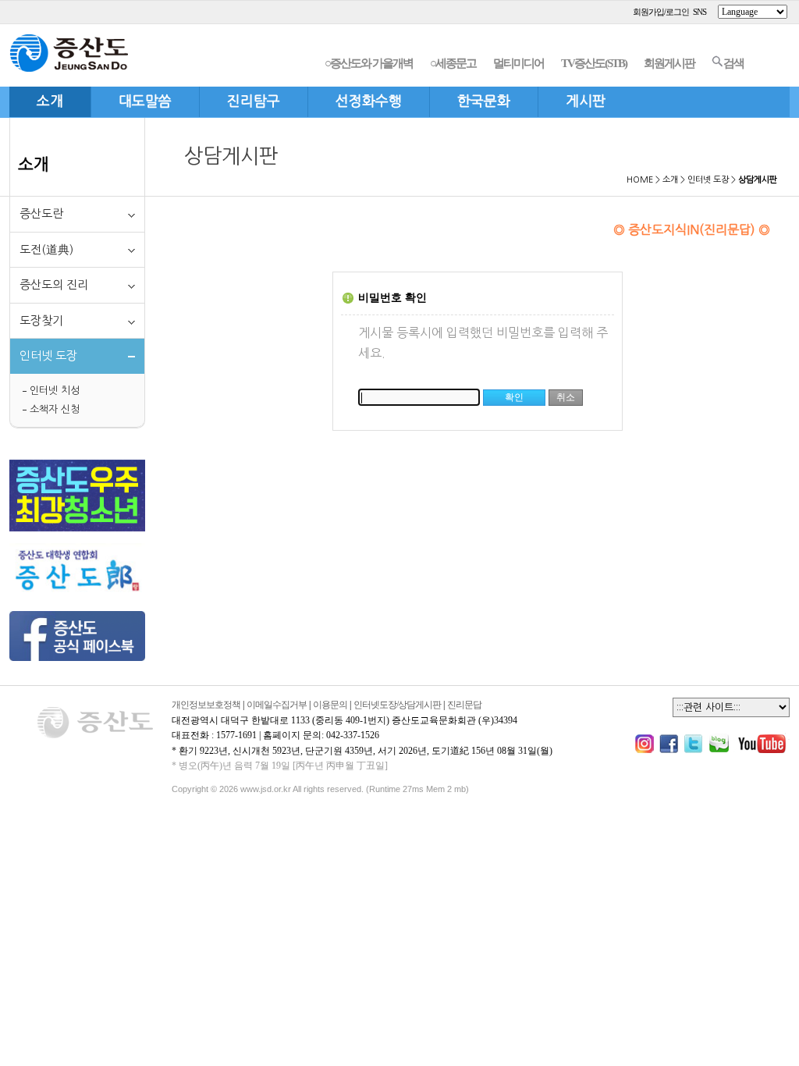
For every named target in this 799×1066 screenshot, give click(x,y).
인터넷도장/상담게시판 (397, 704)
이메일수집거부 (277, 704)
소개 (33, 164)
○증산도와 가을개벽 (369, 63)
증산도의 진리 (54, 284)
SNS (699, 11)
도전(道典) (46, 249)
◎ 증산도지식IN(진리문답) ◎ (691, 229)
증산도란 (41, 213)
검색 (733, 63)
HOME (640, 180)
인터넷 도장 (708, 180)
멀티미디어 (518, 63)
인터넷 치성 (55, 391)
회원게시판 (669, 63)
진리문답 (464, 704)
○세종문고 (453, 63)
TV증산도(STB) (594, 63)
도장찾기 (41, 320)
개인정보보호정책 (206, 704)
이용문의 (330, 704)
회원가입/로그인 (661, 11)
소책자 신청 (55, 409)
